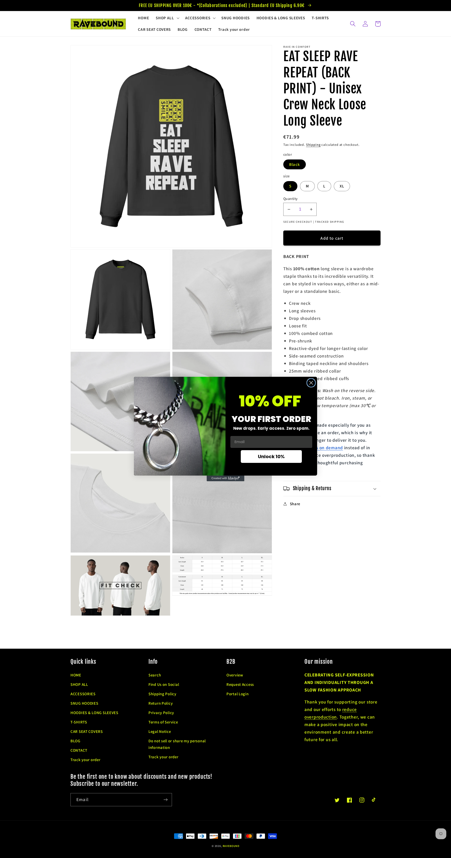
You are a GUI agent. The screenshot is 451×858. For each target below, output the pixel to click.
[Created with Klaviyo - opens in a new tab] (225, 478)
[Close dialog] (311, 383)
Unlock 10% (271, 456)
